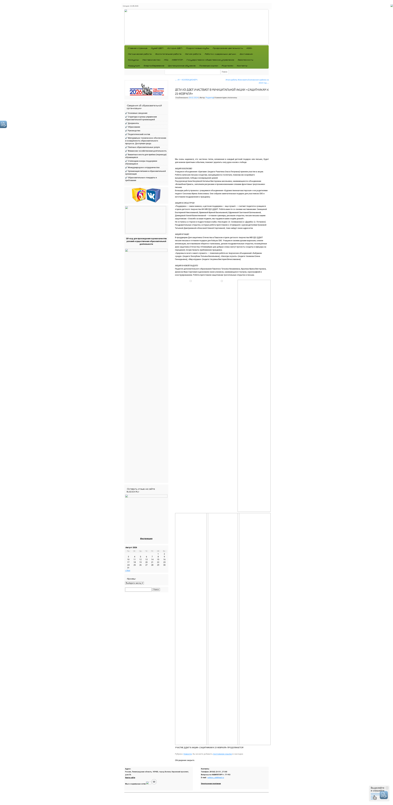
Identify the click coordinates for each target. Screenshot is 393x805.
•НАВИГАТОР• (177, 60)
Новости (187, 754)
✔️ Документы (132, 123)
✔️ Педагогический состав (137, 134)
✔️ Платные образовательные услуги (142, 147)
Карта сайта (130, 778)
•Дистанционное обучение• (182, 65)
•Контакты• (242, 65)
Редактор (210, 98)
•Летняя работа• (193, 54)
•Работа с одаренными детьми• (220, 54)
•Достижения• (246, 54)
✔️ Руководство (132, 131)
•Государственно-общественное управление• (210, 60)
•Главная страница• (138, 48)
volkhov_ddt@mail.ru (215, 778)
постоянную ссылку (222, 754)
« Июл (127, 570)
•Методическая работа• (140, 54)
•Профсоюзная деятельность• (227, 48)
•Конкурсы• (133, 60)
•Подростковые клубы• (197, 48)
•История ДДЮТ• (175, 48)
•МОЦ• (166, 60)
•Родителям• (227, 65)
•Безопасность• (245, 60)
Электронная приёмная (211, 784)
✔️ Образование (132, 127)
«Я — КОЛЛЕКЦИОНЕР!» (186, 80)
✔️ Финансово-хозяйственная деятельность (146, 151)
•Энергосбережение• (154, 65)
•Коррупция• (134, 65)
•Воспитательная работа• (168, 54)
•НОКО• (249, 48)
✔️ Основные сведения (136, 113)
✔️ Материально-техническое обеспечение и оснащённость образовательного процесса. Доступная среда (145, 141)
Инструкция (146, 538)
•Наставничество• (151, 60)
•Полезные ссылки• (208, 65)
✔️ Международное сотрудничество (142, 167)
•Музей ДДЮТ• (157, 48)
